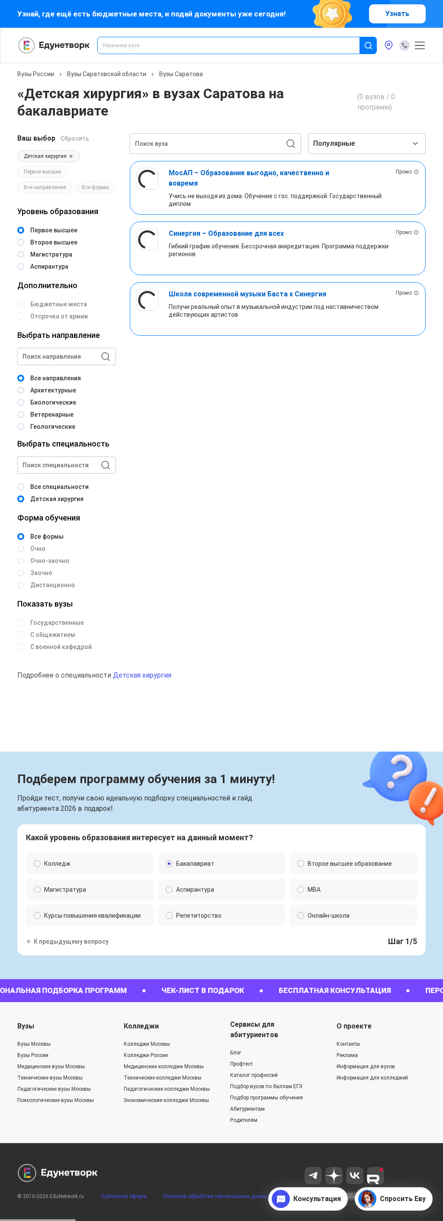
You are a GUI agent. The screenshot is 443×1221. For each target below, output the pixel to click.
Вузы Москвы (34, 1044)
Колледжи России (146, 1055)
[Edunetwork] (54, 45)
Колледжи (141, 1026)
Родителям (243, 1120)
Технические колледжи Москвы (163, 1078)
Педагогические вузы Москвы (54, 1089)
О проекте (354, 1026)
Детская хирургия (142, 675)
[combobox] (234, 45)
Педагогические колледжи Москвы (167, 1089)
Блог (235, 1053)
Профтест (241, 1064)
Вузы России (35, 74)
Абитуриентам (247, 1109)
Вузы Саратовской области (106, 74)
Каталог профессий (254, 1075)
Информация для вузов (366, 1067)
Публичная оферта (124, 1196)
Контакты (348, 1044)
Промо (404, 172)
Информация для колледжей (372, 1078)
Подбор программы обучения (266, 1098)
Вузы (25, 1026)
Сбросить (75, 138)
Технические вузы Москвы (50, 1078)
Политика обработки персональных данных (216, 1196)
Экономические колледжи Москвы (166, 1100)
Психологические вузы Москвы (55, 1100)
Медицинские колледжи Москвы (164, 1067)
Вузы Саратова (181, 74)
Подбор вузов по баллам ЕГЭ (266, 1086)
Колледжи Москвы (147, 1044)
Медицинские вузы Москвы (51, 1067)
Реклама (347, 1055)
